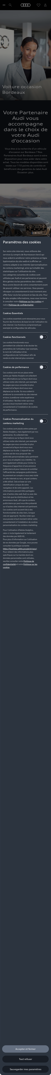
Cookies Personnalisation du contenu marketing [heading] (18, 421)
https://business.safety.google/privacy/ (20, 549)
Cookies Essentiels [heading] (13, 313)
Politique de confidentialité (20, 305)
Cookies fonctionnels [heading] (14, 337)
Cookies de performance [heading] (16, 367)
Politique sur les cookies (30, 301)
